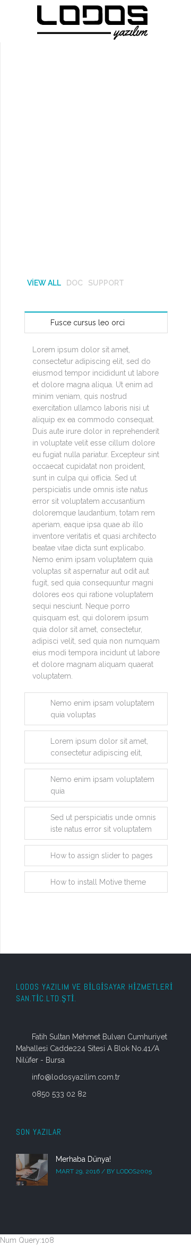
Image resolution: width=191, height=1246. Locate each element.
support (106, 283)
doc (74, 283)
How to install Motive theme (98, 882)
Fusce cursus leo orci (87, 322)
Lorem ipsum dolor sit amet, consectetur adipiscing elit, (99, 747)
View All (44, 283)
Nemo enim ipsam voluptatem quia (102, 785)
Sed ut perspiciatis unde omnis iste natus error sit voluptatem (103, 823)
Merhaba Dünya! (83, 1159)
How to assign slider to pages (101, 855)
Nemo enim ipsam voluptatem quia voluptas (102, 709)
